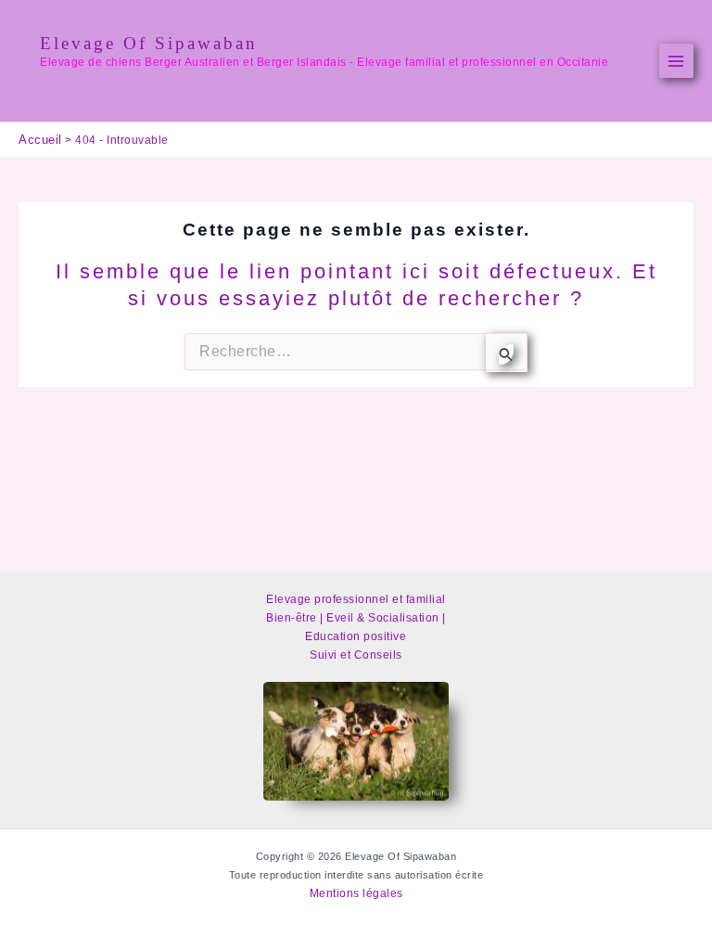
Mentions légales (356, 893)
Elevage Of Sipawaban (149, 43)
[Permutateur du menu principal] (676, 61)
